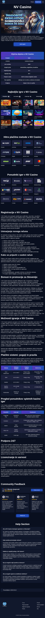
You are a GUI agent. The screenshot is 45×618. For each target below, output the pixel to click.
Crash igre (27, 96)
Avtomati (38, 96)
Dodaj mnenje (37, 490)
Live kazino (16, 96)
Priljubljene (5, 96)
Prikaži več (22, 515)
